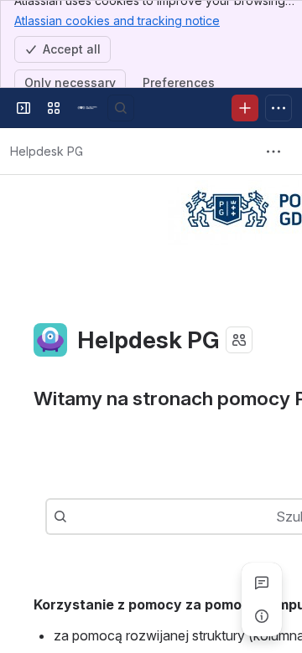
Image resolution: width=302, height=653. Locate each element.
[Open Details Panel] (261, 616)
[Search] (120, 108)
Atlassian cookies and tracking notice (117, 20)
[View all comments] (261, 582)
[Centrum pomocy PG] (87, 108)
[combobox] (75, 516)
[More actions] (273, 151)
